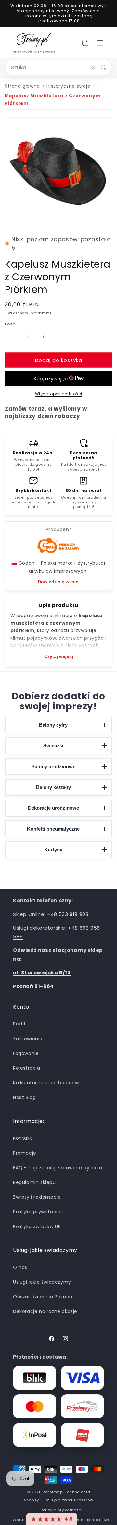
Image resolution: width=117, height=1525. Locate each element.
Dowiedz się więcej (59, 581)
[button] (100, 43)
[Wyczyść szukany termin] (93, 67)
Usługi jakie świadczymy (42, 1282)
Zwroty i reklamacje (37, 1197)
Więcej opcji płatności (58, 394)
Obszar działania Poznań (42, 1296)
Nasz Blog (24, 1097)
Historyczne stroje (68, 86)
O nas (20, 1267)
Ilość (10, 324)
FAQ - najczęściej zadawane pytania (57, 1167)
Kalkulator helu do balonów (46, 1082)
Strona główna (22, 86)
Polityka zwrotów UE (36, 1226)
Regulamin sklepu (34, 1182)
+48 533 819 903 (67, 914)
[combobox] (58, 67)
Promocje (24, 1153)
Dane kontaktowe (92, 1519)
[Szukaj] (103, 67)
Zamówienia (28, 1039)
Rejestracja (26, 1068)
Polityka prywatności (38, 1211)
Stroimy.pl (54, 1491)
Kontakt (22, 1138)
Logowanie (26, 1053)
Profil (19, 1024)
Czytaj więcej (58, 656)
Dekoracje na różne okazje (45, 1311)
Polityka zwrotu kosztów (69, 1500)
